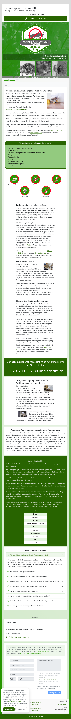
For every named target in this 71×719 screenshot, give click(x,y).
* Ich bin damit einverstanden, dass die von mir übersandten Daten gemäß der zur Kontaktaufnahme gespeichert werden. (50, 678)
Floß (40, 504)
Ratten (29, 245)
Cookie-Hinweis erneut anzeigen (30, 653)
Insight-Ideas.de (61, 704)
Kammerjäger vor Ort (9, 80)
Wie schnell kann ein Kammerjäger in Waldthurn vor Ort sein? (29, 555)
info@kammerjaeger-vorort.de (18, 637)
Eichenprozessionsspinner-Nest (17, 109)
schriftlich (55, 370)
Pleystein (9, 504)
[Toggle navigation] (6, 85)
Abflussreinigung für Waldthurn (35, 709)
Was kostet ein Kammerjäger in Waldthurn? (22, 572)
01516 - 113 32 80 (36, 18)
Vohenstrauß (57, 502)
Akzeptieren (9, 709)
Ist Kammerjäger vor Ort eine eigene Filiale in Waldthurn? (26, 606)
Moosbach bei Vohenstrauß (26, 507)
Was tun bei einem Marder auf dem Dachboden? (24, 591)
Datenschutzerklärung (15, 701)
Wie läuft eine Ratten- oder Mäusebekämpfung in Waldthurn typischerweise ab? (33, 601)
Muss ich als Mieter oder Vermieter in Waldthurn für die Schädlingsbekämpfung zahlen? (35, 581)
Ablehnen (21, 709)
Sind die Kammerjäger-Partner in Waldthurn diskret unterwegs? (28, 576)
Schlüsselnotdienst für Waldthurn (35, 703)
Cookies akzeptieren (43, 651)
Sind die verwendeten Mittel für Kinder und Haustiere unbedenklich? (30, 596)
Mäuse (40, 472)
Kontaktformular (36, 133)
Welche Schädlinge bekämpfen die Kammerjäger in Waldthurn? (28, 586)
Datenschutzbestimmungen (47, 679)
